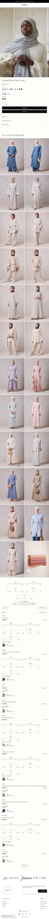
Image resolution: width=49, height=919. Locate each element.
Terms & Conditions (43, 903)
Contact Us (4, 906)
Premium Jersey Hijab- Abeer (10, 811)
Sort (38, 612)
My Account (4, 901)
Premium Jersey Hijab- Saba (10, 779)
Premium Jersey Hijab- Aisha (10, 845)
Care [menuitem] (28, 603)
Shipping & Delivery (43, 901)
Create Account (4, 903)
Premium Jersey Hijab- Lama (10, 695)
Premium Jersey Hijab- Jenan (10, 645)
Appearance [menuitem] (33, 603)
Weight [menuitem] (24, 603)
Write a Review (43, 607)
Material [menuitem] (15, 603)
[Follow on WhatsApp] (29, 914)
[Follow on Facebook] (19, 914)
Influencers (4, 904)
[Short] (6, 104)
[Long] (3, 104)
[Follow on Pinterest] (26, 914)
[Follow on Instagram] (22, 914)
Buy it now (24, 111)
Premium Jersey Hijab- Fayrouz (10, 745)
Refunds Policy (42, 908)
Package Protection (43, 906)
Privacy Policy (42, 904)
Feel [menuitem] (19, 603)
